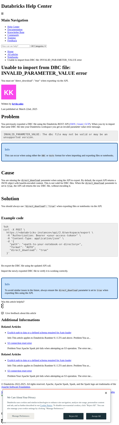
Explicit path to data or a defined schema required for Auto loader (39, 332)
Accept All (96, 416)
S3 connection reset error (19, 343)
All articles (12, 54)
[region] (56, 406)
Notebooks (12, 57)
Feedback (12, 40)
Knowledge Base (15, 32)
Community (13, 35)
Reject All (73, 416)
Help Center (13, 26)
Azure (80, 124)
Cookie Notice (46, 405)
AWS (72, 124)
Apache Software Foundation (15, 387)
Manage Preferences (20, 416)
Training (11, 38)
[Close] (106, 393)
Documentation (14, 29)
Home (10, 51)
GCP (87, 124)
